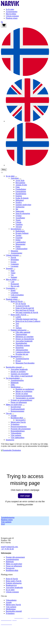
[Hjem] (10, 5)
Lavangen (14, 266)
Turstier (18, 235)
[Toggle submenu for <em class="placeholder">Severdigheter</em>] (23, 229)
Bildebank (15, 383)
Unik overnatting (17, 295)
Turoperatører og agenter (25, 398)
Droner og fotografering (25, 339)
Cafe (12, 282)
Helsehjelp (20, 348)
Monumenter (20, 244)
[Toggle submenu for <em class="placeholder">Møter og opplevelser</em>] (24, 405)
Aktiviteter (15, 178)
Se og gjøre (10, 176)
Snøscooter (20, 211)
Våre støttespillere (17, 437)
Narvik (13, 257)
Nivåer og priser (22, 394)
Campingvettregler (23, 352)
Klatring (19, 196)
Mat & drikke (11, 14)
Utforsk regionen (12, 16)
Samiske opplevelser (23, 205)
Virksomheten (16, 433)
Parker (18, 246)
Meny (4, 169)
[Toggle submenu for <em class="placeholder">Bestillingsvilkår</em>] (24, 418)
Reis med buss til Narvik (25, 310)
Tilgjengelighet (21, 334)
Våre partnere (16, 435)
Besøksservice (16, 356)
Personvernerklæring (19, 426)
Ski (17, 209)
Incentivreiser (16, 407)
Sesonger (9, 268)
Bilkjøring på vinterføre (24, 337)
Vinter (13, 273)
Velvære (19, 227)
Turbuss (19, 328)
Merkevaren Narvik (18, 422)
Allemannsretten (22, 350)
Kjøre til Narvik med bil (25, 308)
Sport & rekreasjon (23, 213)
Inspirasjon (10, 440)
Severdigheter (16, 229)
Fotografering (21, 191)
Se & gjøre (10, 9)
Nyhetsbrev (15, 424)
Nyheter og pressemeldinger (21, 400)
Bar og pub (15, 286)
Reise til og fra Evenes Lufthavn (28, 321)
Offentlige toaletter (23, 345)
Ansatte (14, 415)
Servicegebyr (21, 420)
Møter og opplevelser (14, 404)
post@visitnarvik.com (9, 547)
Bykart (18, 361)
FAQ (3, 524)
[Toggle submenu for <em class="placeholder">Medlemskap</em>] (22, 387)
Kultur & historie (22, 198)
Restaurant (15, 284)
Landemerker (21, 242)
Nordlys (19, 202)
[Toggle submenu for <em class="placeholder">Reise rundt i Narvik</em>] (28, 315)
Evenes (13, 262)
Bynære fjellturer (22, 233)
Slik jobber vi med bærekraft (22, 376)
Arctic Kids (20, 180)
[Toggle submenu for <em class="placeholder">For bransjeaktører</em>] (21, 378)
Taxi (17, 323)
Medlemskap (16, 387)
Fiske (18, 187)
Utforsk (18, 222)
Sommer (14, 277)
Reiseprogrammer (17, 411)
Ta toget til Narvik (22, 306)
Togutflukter (20, 218)
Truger (18, 220)
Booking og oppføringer (25, 389)
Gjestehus (14, 293)
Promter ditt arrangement (15, 557)
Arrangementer (11, 12)
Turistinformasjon (22, 359)
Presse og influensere (19, 402)
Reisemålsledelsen (18, 431)
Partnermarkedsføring (24, 396)
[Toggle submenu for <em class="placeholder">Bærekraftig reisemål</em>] (23, 367)
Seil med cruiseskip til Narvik (27, 312)
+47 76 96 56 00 (7, 549)
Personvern (10, 568)
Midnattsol (20, 200)
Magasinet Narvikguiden (25, 363)
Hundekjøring (21, 194)
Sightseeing (20, 207)
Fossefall (19, 238)
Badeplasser (20, 231)
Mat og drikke (11, 279)
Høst (12, 271)
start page (25, 496)
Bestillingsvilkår (17, 418)
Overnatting (10, 288)
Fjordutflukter (21, 189)
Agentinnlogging (17, 380)
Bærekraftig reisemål (14, 367)
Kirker (18, 240)
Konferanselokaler (18, 409)
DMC (13, 385)
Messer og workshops (24, 391)
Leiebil (18, 317)
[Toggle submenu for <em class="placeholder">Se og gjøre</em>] (16, 176)
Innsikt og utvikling (18, 372)
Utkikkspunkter (21, 249)
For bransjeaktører (13, 378)
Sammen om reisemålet (19, 374)
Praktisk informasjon (18, 330)
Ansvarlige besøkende (24, 341)
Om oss (9, 413)
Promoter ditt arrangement (21, 429)
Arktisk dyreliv (21, 185)
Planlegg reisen (11, 18)
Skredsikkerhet (21, 343)
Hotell (13, 290)
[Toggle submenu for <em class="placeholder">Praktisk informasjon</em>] (28, 330)
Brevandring (20, 183)
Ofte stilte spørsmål (23, 332)
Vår (12, 275)
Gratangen (15, 264)
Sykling (18, 216)
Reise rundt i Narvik (18, 315)
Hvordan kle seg (22, 354)
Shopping (14, 251)
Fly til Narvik (21, 304)
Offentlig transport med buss (26, 319)
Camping (14, 297)
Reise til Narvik (17, 301)
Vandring (19, 224)
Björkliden (15, 260)
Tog (17, 326)
